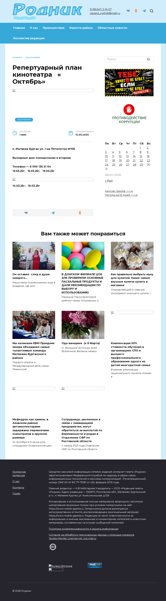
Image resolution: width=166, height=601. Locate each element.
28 (134, 164)
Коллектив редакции (28, 38)
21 (134, 160)
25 (113, 164)
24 (106, 164)
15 (141, 156)
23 (148, 160)
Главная (19, 27)
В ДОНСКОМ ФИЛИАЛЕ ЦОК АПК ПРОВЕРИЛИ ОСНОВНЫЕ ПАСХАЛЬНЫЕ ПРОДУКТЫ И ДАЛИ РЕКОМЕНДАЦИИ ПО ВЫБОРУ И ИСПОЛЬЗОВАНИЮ (82, 283)
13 (127, 156)
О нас (34, 27)
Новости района (81, 27)
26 (120, 164)
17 (106, 160)
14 (134, 156)
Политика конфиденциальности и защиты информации (83, 528)
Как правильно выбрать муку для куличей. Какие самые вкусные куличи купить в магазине (132, 280)
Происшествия (54, 27)
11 (113, 156)
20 (128, 160)
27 (127, 164)
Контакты (18, 487)
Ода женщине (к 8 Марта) (81, 343)
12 (120, 156)
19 (120, 160)
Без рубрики (24, 119)
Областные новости (112, 27)
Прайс (16, 493)
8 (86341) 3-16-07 (101, 9)
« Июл (109, 180)
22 (141, 160)
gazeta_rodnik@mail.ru (105, 13)
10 (106, 156)
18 (113, 160)
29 (141, 164)
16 (148, 156)
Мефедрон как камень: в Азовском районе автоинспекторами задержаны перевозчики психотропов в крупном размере (30, 428)
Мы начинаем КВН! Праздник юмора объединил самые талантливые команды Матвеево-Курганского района (33, 350)
